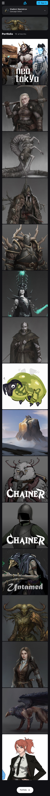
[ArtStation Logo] (25, 3)
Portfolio (23, 790)
